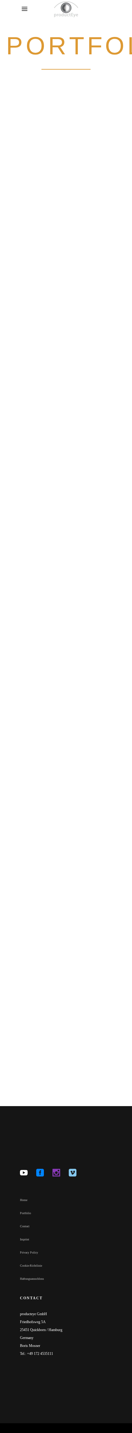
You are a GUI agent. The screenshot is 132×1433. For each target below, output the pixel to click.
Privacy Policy (29, 1252)
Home (23, 1200)
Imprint (24, 1239)
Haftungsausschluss (32, 1278)
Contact (24, 1226)
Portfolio (25, 1213)
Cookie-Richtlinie (31, 1265)
